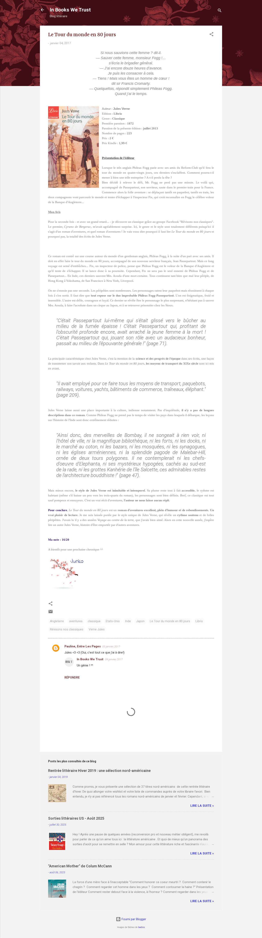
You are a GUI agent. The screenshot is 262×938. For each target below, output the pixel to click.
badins (141, 927)
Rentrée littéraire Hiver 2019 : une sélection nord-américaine (99, 770)
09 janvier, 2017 (114, 659)
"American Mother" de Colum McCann (80, 866)
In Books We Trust (70, 10)
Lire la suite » (202, 806)
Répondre (72, 677)
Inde (128, 621)
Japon (140, 621)
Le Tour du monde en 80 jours (170, 621)
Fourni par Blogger (133, 919)
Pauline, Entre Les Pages (82, 646)
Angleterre (57, 621)
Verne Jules (97, 629)
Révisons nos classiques (66, 629)
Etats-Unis (113, 621)
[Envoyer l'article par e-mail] (50, 613)
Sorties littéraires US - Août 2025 (76, 818)
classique (94, 621)
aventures (75, 621)
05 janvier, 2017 (111, 646)
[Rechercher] (219, 11)
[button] (211, 35)
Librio (199, 621)
